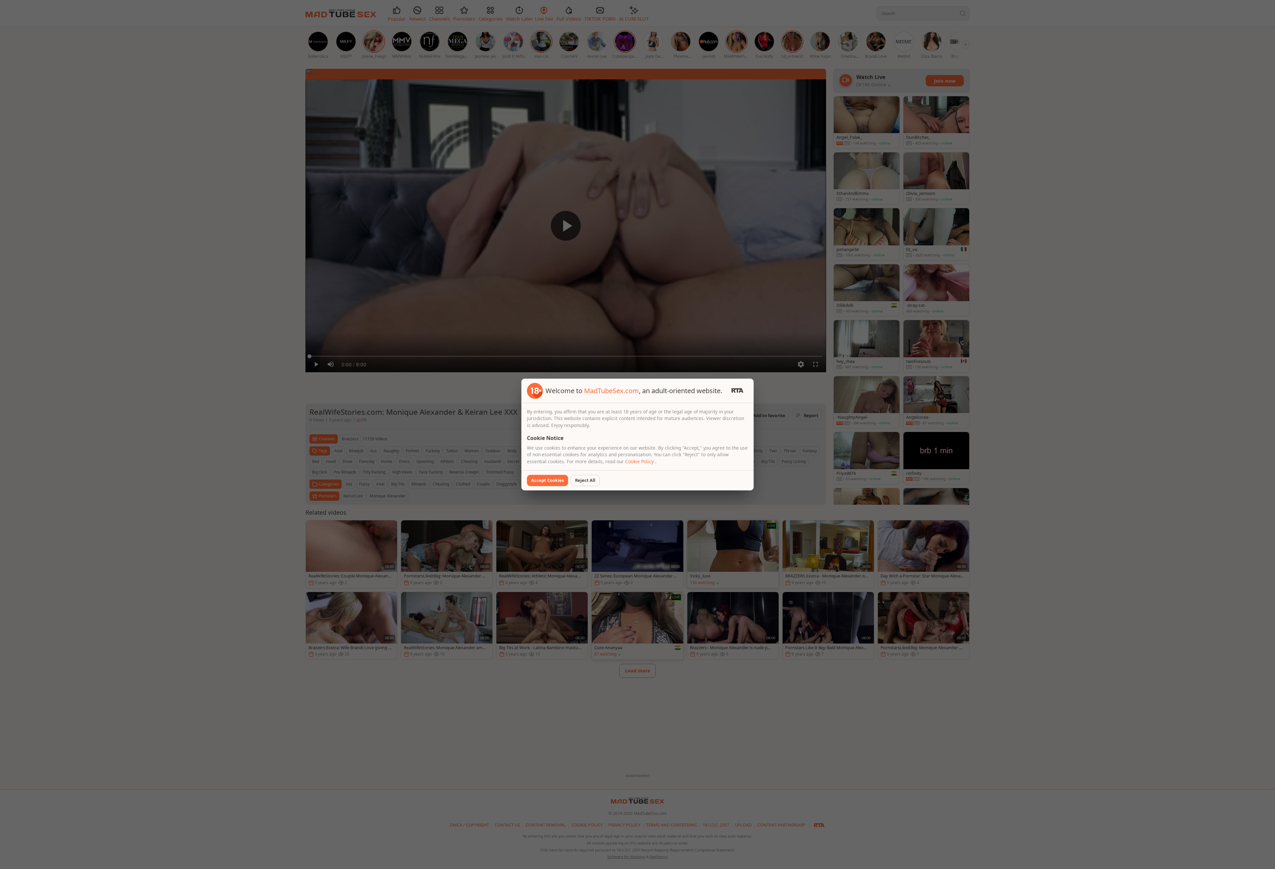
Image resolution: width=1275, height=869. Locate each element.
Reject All (585, 480)
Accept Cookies (547, 480)
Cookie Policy (640, 461)
